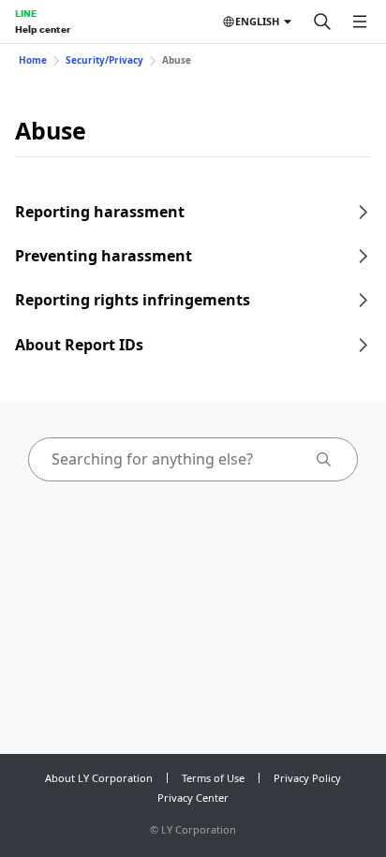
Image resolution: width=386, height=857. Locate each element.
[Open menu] (360, 21)
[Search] (322, 21)
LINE (26, 13)
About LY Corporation (99, 778)
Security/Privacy (104, 59)
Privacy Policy (307, 778)
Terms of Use (213, 778)
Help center (42, 29)
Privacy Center (193, 798)
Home (33, 59)
